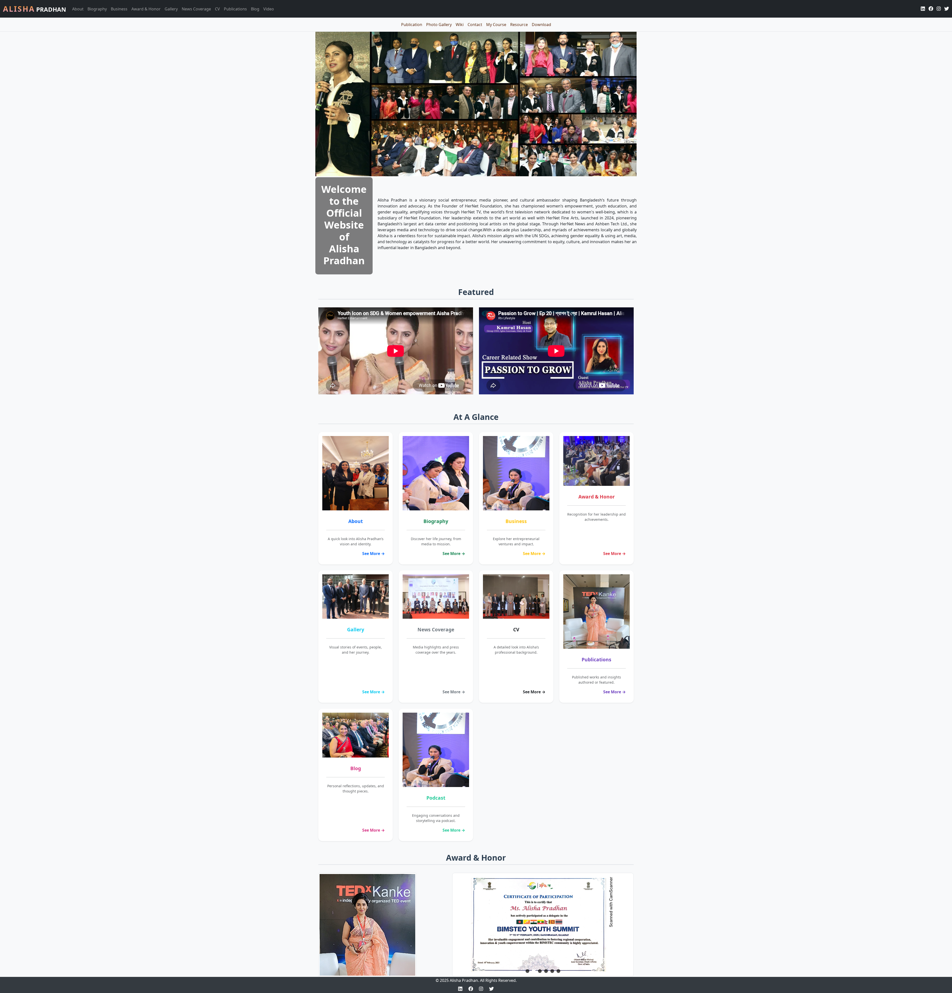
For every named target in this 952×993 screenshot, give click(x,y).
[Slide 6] (558, 971)
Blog (255, 9)
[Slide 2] (534, 971)
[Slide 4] (546, 971)
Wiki (460, 24)
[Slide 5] (552, 971)
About (78, 9)
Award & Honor (146, 9)
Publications (235, 9)
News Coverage (196, 9)
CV (217, 9)
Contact (475, 24)
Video (268, 9)
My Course (496, 24)
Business (119, 9)
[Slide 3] (540, 971)
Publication (411, 24)
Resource (519, 24)
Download (541, 24)
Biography (97, 9)
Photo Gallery (439, 24)
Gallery (171, 9)
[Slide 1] (527, 971)
